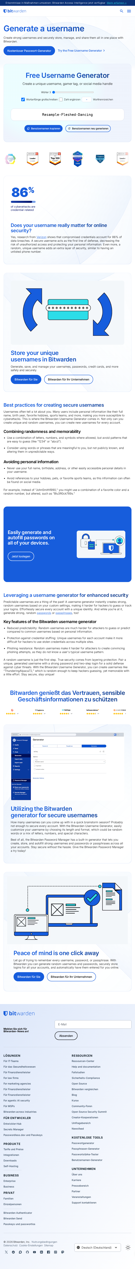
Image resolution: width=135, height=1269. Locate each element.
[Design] (127, 1247)
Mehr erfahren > (117, 2)
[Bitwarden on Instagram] (55, 1252)
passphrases (64, 613)
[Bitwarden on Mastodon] (62, 1252)
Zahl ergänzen (72, 99)
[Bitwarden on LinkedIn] (41, 1252)
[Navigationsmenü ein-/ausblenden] (129, 11)
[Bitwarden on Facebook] (48, 1252)
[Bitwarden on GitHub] (27, 1252)
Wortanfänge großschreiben (42, 99)
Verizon (41, 237)
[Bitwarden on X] (6, 1252)
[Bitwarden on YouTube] (34, 1252)
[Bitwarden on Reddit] (13, 1252)
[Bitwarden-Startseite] (15, 11)
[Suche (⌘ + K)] (122, 11)
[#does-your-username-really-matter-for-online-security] (8, 226)
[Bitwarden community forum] (20, 1252)
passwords (44, 613)
